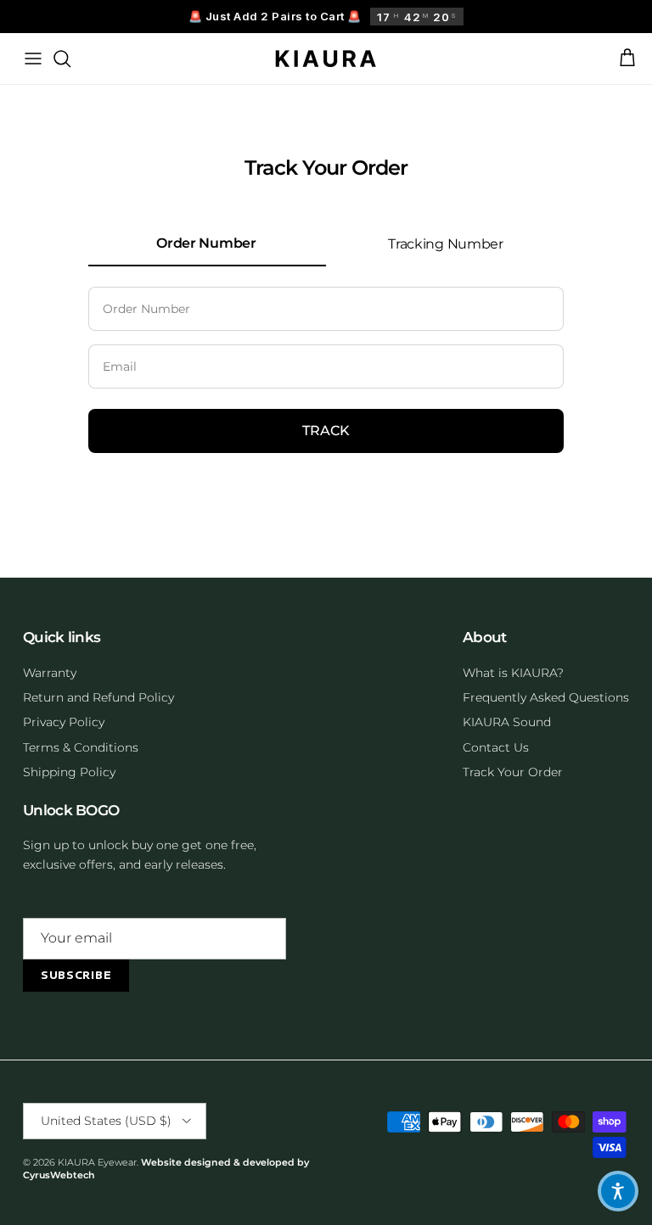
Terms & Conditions (80, 747)
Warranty (49, 672)
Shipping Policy (69, 772)
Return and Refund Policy (98, 697)
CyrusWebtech (59, 1175)
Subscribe (76, 975)
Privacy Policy (63, 722)
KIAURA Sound (507, 722)
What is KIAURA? (513, 672)
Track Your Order (513, 772)
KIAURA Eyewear (97, 1162)
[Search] (62, 58)
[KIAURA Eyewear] (326, 58)
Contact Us (496, 747)
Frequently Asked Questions (546, 697)
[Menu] (33, 58)
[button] (618, 1191)
